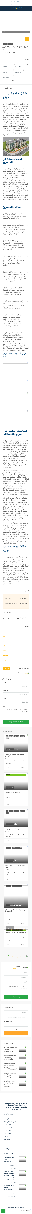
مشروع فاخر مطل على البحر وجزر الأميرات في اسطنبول (10, 1083)
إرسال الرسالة (16, 997)
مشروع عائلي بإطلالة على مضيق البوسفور (14, 755)
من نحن (6, 1136)
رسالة (4, 706)
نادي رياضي (6, 660)
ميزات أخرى (15, 1029)
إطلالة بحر (10, 43)
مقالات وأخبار (8, 1133)
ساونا (4, 641)
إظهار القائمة (6, 668)
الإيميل (4, 698)
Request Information (16, 722)
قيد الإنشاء (5, 43)
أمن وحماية (5, 631)
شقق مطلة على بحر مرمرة (13, 829)
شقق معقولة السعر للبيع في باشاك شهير (15, 866)
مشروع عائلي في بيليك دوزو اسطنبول (16, 932)
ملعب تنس (5, 655)
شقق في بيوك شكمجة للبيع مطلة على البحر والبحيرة (16, 910)
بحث (16, 1033)
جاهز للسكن (9, 1127)
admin (22, 767)
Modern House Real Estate (17, 802)
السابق (19, 957)
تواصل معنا (7, 1139)
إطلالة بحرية (9, 1125)
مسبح (4, 650)
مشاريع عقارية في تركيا (10, 1122)
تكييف (4, 636)
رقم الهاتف (5, 690)
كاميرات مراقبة (7, 646)
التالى (12, 957)
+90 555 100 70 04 (16, 2)
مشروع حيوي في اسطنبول (12, 792)
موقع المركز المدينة (11, 1130)
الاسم (4, 683)
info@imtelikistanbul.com (16, 4)
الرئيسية (6, 1119)
